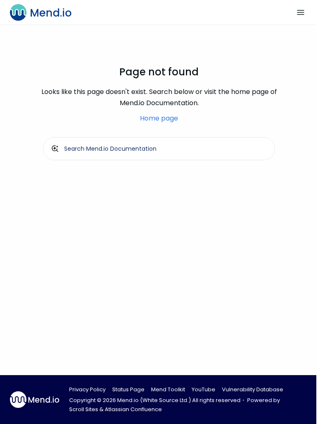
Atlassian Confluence (133, 409)
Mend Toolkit (168, 389)
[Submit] (55, 148)
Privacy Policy (87, 389)
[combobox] (159, 148)
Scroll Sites (83, 409)
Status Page (128, 389)
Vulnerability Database (252, 389)
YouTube (203, 389)
